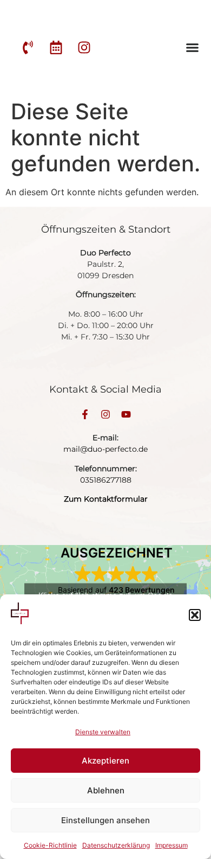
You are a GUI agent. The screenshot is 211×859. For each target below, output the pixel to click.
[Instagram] (105, 414)
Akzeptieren (105, 760)
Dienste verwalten (102, 732)
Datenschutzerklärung (116, 845)
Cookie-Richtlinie (50, 845)
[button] (194, 615)
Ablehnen (105, 790)
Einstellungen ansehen (105, 820)
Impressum (171, 845)
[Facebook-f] (85, 414)
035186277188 (105, 480)
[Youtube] (126, 414)
